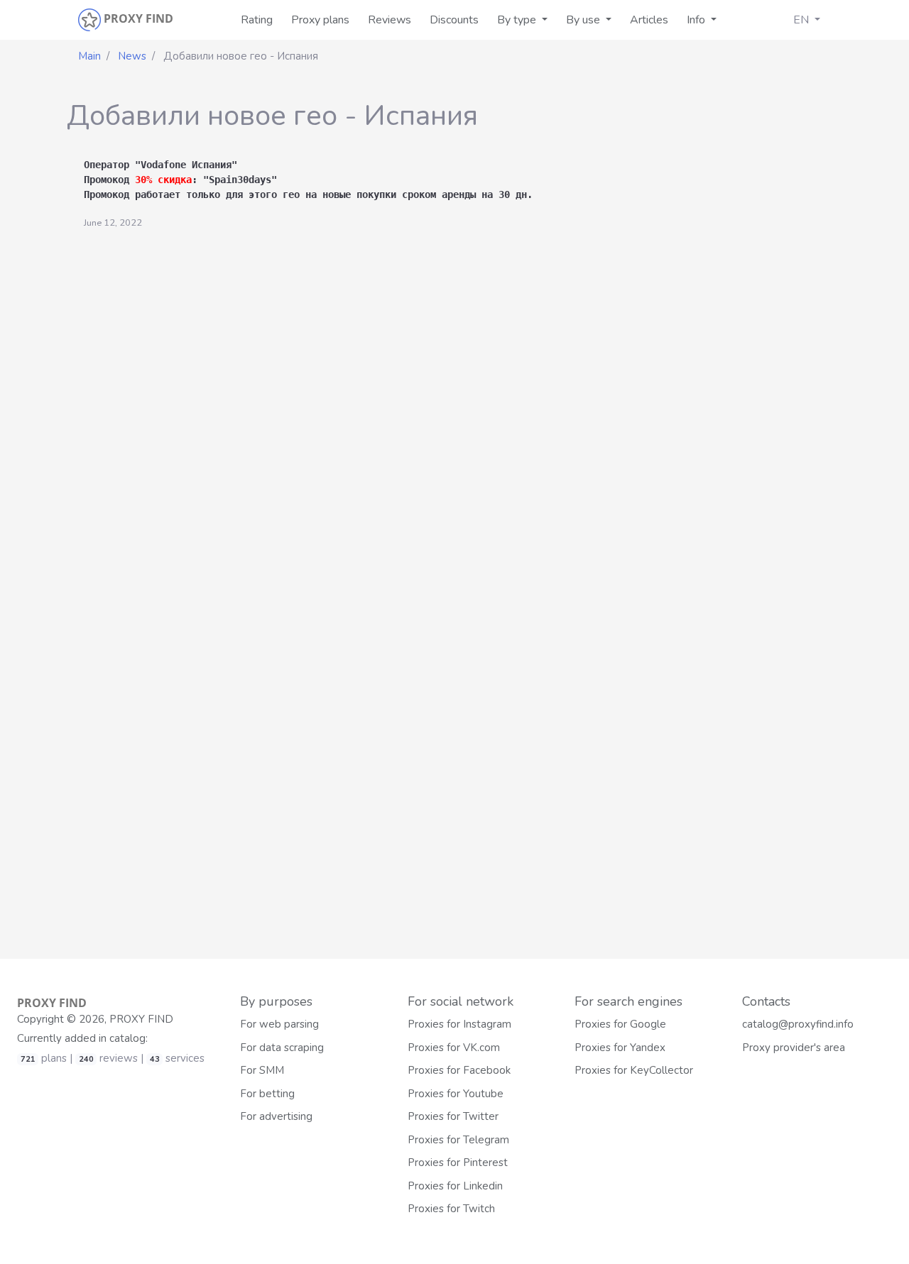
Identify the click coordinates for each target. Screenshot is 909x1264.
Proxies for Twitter (453, 1116)
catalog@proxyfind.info (798, 1024)
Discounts (454, 20)
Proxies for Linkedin (455, 1186)
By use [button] (584, 20)
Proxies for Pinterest (458, 1162)
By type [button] (518, 20)
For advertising (276, 1116)
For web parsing (279, 1024)
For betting (267, 1094)
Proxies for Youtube (456, 1094)
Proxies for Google (620, 1024)
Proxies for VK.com (454, 1047)
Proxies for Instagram (459, 1024)
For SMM (262, 1070)
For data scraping (282, 1047)
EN (802, 20)
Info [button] (697, 20)
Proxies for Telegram (458, 1140)
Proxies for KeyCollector (634, 1070)
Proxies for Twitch (451, 1209)
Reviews (389, 20)
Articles (649, 20)
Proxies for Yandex (620, 1047)
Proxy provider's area (793, 1047)
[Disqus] (454, 408)
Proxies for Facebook (459, 1070)
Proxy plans (320, 20)
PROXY (52, 1003)
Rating (257, 20)
